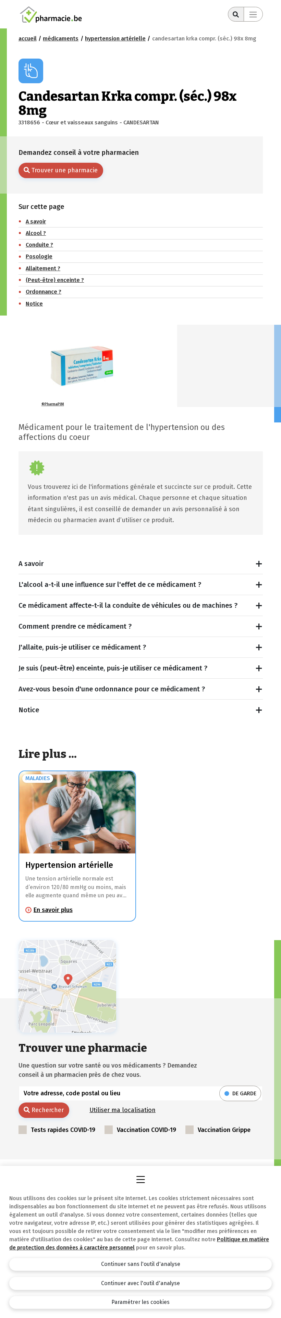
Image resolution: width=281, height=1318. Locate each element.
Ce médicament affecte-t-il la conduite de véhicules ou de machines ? (128, 605)
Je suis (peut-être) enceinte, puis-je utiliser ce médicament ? (113, 668)
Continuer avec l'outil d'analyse (140, 1283)
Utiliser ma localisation (122, 1110)
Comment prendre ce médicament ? (75, 626)
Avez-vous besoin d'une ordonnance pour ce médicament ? (112, 689)
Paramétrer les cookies (140, 1302)
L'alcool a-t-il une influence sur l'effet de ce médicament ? (110, 584)
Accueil (28, 38)
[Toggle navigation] (253, 14)
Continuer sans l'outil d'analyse (140, 1264)
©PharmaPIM (52, 404)
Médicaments (60, 38)
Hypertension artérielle (115, 38)
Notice (29, 710)
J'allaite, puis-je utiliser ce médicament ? (82, 647)
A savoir (31, 563)
